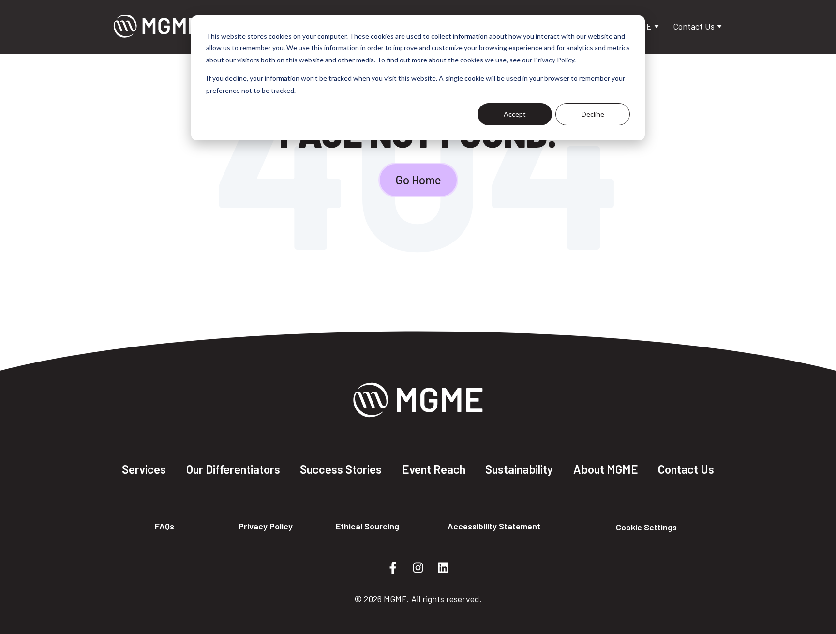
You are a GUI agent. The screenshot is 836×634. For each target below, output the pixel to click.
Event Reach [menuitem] (433, 469)
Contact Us (695, 26)
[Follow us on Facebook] (393, 567)
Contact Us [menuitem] (686, 469)
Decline (593, 114)
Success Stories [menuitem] (341, 469)
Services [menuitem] (144, 469)
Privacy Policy (266, 526)
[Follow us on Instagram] (418, 567)
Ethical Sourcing (367, 526)
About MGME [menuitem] (605, 469)
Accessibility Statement (494, 526)
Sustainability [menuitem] (519, 469)
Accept (515, 114)
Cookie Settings (646, 527)
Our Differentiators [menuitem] (233, 469)
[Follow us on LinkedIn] (443, 567)
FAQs (164, 526)
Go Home (418, 180)
